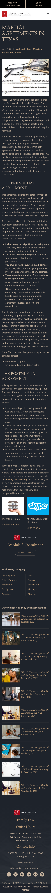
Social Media (34, 584)
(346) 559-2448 (25, 862)
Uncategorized (9, 575)
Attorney (32, 594)
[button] (48, 14)
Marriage (37, 49)
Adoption (6, 594)
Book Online (38, 4)
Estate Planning (9, 580)
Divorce (31, 580)
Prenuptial (20, 52)
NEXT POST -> (33, 528)
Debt (30, 575)
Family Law (7, 589)
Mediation (7, 584)
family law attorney (16, 479)
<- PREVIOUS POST (11, 524)
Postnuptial (7, 52)
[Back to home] (16, 14)
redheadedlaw (23, 49)
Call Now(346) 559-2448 (12, 4)
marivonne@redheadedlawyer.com (25, 868)
